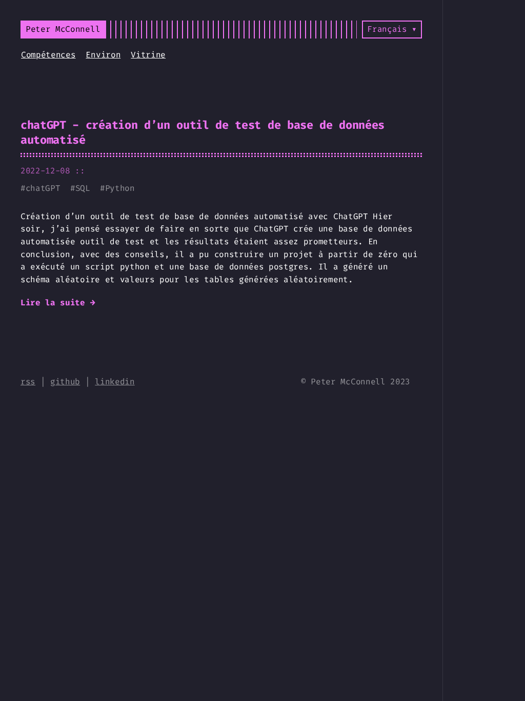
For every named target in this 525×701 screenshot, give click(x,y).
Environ (103, 54)
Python (120, 188)
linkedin (114, 381)
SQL (82, 188)
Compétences (48, 54)
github (65, 381)
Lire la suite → (58, 302)
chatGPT (43, 188)
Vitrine (148, 54)
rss (28, 381)
